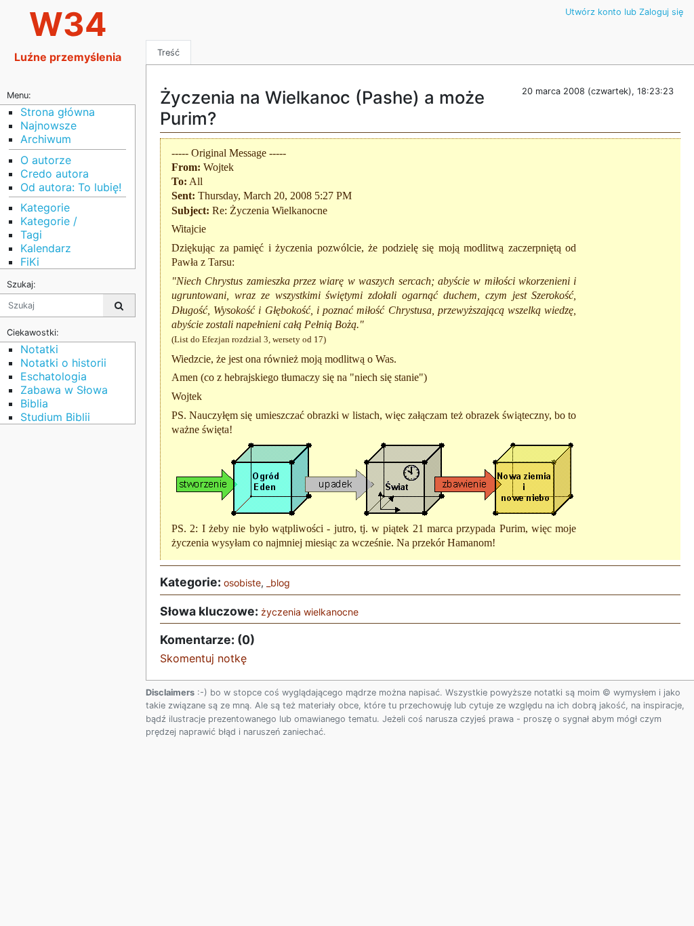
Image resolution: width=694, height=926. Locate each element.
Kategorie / (48, 221)
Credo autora (54, 173)
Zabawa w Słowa (64, 390)
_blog (278, 582)
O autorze (45, 160)
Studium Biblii (55, 417)
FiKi (29, 261)
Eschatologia (53, 376)
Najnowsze (48, 125)
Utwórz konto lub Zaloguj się (624, 12)
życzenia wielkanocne (310, 612)
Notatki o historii (63, 362)
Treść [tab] (168, 52)
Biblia (34, 403)
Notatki (39, 349)
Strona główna (57, 112)
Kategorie (45, 207)
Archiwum (45, 139)
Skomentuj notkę (203, 658)
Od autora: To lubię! (70, 187)
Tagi (31, 234)
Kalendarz (45, 248)
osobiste (242, 582)
